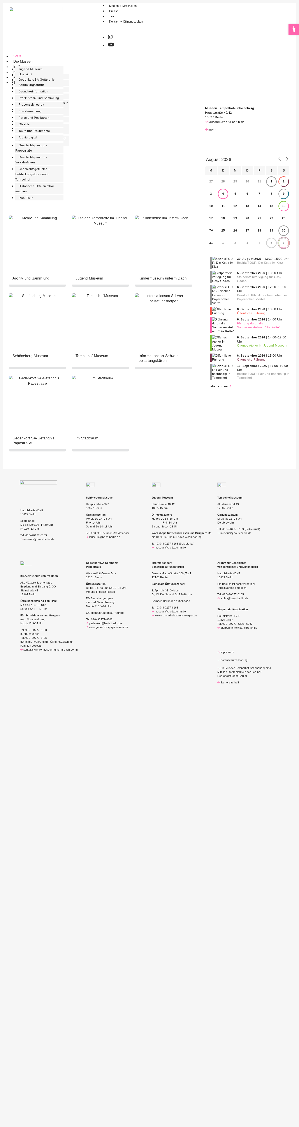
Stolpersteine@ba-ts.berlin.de (238, 627)
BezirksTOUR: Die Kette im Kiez (260, 262)
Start (17, 56)
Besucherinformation (33, 91)
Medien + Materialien (123, 5)
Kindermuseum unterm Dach (162, 278)
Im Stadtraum (87, 438)
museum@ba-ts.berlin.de (39, 539)
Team (112, 16)
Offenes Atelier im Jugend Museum (262, 345)
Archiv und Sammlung (30, 278)
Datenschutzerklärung (234, 660)
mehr (212, 129)
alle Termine (219, 386)
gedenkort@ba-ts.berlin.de (105, 623)
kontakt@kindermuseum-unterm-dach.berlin (50, 649)
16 (283, 206)
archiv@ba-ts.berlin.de (234, 598)
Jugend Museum (30, 69)
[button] (293, 29)
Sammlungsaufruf (31, 85)
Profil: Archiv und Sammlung (39, 98)
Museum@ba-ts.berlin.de (226, 122)
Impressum (227, 652)
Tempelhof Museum (92, 356)
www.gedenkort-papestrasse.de (108, 627)
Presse (113, 11)
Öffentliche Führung (251, 313)
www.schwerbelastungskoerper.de (176, 615)
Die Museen (23, 61)
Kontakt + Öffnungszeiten (126, 21)
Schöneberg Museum (30, 356)
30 (283, 230)
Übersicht (25, 74)
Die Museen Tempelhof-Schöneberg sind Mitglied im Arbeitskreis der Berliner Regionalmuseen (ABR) (244, 672)
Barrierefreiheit (229, 682)
